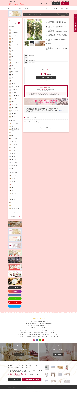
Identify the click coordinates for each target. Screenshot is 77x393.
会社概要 (9, 387)
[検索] (19, 23)
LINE (40, 340)
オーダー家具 (18, 8)
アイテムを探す (28, 10)
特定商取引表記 (28, 387)
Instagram (34, 340)
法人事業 (47, 8)
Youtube (43, 340)
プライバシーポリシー (21, 387)
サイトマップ (35, 387)
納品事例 (55, 8)
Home (24, 10)
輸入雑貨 (32, 10)
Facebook (37, 340)
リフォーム (39, 8)
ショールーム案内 (65, 8)
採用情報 (14, 387)
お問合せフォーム (62, 110)
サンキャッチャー (36, 10)
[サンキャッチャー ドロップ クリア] (35, 29)
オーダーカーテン (29, 8)
